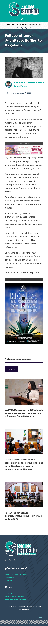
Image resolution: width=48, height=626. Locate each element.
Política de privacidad (14, 597)
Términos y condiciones (15, 599)
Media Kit (9, 594)
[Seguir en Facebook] (17, 28)
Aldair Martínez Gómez (31, 82)
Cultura (17, 86)
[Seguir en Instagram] (26, 28)
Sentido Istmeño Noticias (16, 575)
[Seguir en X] (22, 28)
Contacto (9, 580)
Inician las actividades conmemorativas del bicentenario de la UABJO (23, 515)
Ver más (11, 369)
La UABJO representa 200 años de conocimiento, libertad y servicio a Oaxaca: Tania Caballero (24, 413)
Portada (24, 86)
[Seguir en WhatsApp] (31, 28)
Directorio (9, 577)
